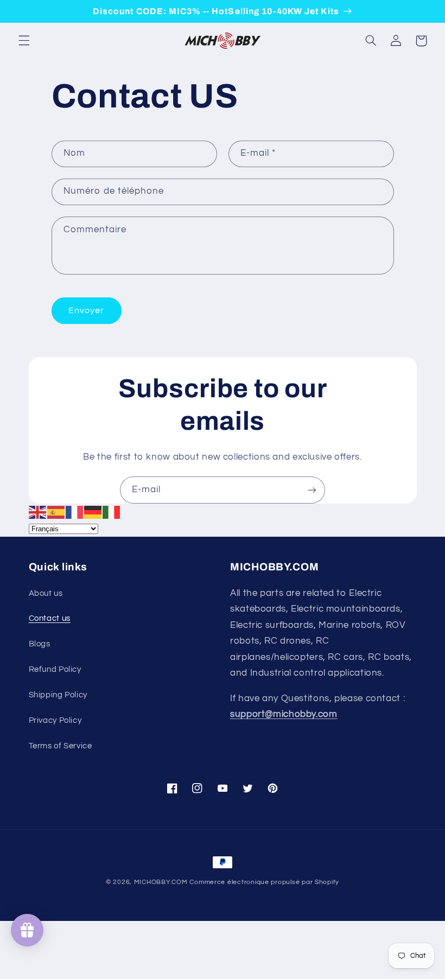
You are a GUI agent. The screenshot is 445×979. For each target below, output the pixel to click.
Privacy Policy (55, 720)
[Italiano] (112, 512)
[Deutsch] (93, 512)
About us (46, 593)
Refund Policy (55, 669)
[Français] (75, 512)
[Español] (56, 512)
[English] (38, 512)
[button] (23, 40)
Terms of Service (60, 746)
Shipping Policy (58, 695)
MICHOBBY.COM (161, 882)
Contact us (50, 618)
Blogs (39, 644)
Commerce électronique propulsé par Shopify (264, 882)
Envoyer (86, 310)
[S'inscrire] (312, 489)
